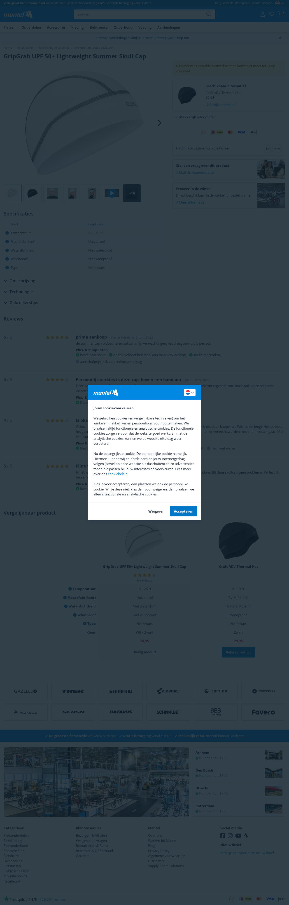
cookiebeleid (118, 474)
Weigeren (156, 511)
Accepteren (183, 511)
